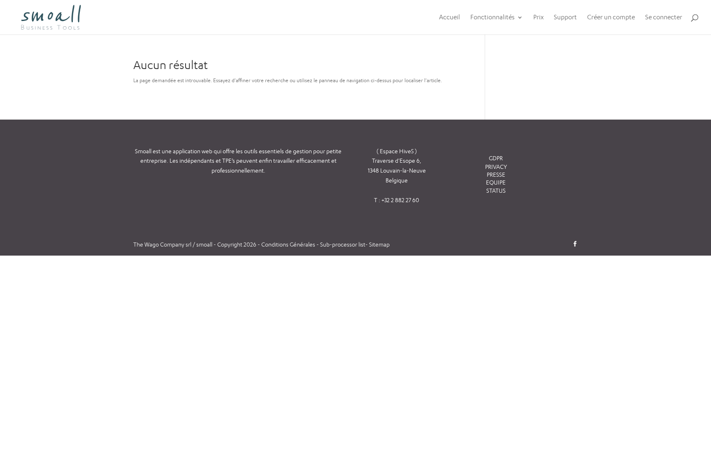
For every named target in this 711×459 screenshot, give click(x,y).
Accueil (449, 17)
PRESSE (496, 174)
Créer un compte (611, 17)
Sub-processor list (342, 244)
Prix (538, 17)
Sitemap (379, 244)
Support (565, 17)
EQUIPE (496, 182)
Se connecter (663, 17)
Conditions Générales (288, 244)
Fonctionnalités (492, 17)
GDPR (496, 158)
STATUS (496, 190)
